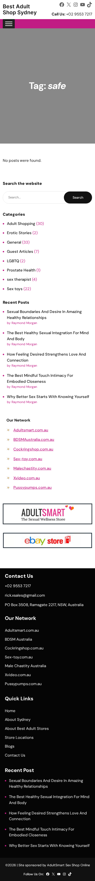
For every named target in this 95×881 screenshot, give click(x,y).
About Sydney (17, 719)
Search (78, 197)
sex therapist (19, 279)
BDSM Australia (18, 639)
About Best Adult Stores (27, 728)
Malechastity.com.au (32, 468)
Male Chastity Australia (25, 665)
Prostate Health (21, 270)
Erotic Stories (19, 232)
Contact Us (15, 755)
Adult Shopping (21, 223)
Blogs (9, 746)
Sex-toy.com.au (27, 458)
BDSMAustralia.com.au (33, 439)
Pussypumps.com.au (32, 487)
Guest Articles (20, 251)
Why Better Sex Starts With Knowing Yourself (48, 396)
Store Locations (19, 737)
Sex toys (15, 288)
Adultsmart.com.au (30, 430)
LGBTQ (13, 260)
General (14, 242)
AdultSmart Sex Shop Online (68, 865)
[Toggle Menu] (8, 23)
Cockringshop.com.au (33, 449)
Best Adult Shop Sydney (20, 9)
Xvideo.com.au (26, 477)
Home (10, 710)
